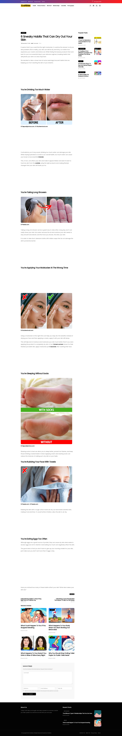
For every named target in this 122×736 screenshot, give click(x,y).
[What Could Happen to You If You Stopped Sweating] (34, 615)
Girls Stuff (49, 5)
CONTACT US (24, 1)
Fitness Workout (41, 5)
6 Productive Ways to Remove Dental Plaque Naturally (85, 65)
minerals (41, 157)
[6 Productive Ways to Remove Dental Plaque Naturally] (97, 62)
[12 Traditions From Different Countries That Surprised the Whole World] (97, 51)
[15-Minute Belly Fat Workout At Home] (97, 73)
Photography (70, 5)
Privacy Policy (37, 1)
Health (34, 5)
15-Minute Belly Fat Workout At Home (83, 75)
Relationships (56, 5)
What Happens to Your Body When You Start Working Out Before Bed (59, 627)
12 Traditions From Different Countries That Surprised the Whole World (85, 53)
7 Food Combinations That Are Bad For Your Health (84, 41)
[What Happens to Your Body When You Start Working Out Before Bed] (61, 615)
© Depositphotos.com (28, 126)
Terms (43, 1)
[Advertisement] (42, 18)
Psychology (66, 711)
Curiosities (63, 5)
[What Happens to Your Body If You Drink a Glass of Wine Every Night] (34, 643)
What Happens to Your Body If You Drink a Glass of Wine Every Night (33, 654)
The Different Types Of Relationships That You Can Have (77, 713)
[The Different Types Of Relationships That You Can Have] (97, 713)
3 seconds (52, 347)
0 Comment (35, 43)
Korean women (58, 344)
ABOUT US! (30, 1)
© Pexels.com (25, 224)
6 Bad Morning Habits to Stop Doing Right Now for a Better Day (31, 600)
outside (37, 163)
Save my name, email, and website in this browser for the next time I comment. (41, 690)
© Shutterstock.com (41, 126)
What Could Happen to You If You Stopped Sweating (33, 626)
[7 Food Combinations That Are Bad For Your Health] (97, 40)
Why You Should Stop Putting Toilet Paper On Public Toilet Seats (61, 654)
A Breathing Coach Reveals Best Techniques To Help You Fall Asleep (64, 600)
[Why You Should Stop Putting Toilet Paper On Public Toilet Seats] (61, 643)
